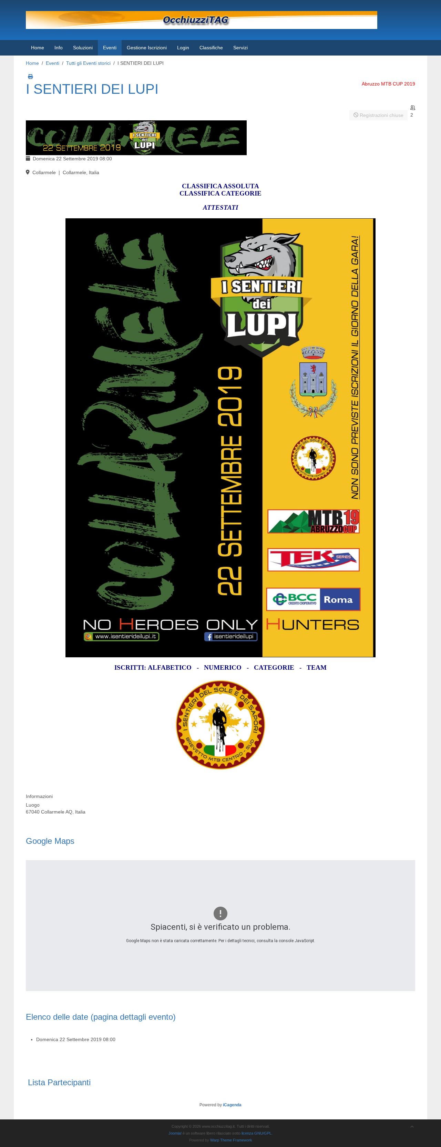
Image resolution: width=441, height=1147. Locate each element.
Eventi (109, 47)
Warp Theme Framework (231, 1140)
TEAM (317, 667)
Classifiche (211, 47)
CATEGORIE (274, 667)
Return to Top (422, 1140)
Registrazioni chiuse (380, 115)
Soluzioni (83, 47)
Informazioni (39, 796)
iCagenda (232, 1105)
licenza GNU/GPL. (257, 1133)
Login (183, 47)
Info (58, 47)
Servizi (240, 47)
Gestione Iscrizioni (147, 47)
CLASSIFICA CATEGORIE (220, 193)
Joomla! (175, 1133)
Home (37, 47)
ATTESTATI (220, 207)
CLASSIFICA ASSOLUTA (220, 186)
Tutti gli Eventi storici (88, 63)
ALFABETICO (170, 667)
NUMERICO (223, 667)
